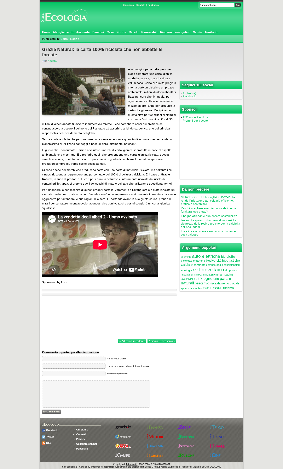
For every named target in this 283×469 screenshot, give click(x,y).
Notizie (121, 32)
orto (216, 278)
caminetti (199, 264)
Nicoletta (52, 61)
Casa (110, 32)
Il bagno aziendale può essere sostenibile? (209, 216)
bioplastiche (231, 260)
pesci (199, 283)
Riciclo (134, 32)
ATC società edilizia (195, 117)
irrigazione (211, 274)
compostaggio (214, 264)
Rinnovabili (149, 32)
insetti (198, 274)
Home (46, 32)
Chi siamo (128, 5)
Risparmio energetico (175, 32)
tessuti (216, 287)
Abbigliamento (63, 32)
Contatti (140, 5)
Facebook (189, 96)
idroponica (231, 270)
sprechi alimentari (191, 288)
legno (208, 278)
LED (199, 278)
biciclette (228, 257)
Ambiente (83, 32)
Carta (64, 38)
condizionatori (232, 265)
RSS (48, 442)
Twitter (50, 436)
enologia (186, 270)
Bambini (98, 32)
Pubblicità (153, 5)
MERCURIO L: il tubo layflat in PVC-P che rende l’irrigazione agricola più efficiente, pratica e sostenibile (208, 200)
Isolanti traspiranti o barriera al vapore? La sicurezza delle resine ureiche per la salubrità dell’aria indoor (210, 223)
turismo (228, 288)
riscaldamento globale (224, 283)
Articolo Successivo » (162, 341)
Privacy (80, 439)
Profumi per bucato (195, 120)
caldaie (187, 264)
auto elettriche (206, 256)
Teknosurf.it (132, 464)
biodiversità (213, 260)
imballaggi (187, 274)
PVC (206, 283)
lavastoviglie (188, 279)
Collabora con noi (86, 443)
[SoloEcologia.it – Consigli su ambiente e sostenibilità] (64, 23)
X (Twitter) (189, 93)
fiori (195, 270)
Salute (197, 32)
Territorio (211, 32)
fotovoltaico (211, 269)
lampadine (226, 274)
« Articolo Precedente (132, 341)
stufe (206, 288)
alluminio (186, 256)
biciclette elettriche (193, 260)
